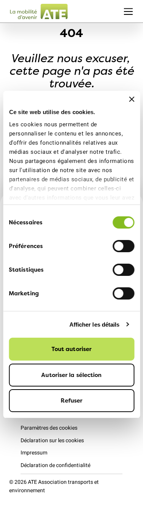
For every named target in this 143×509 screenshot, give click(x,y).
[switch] (123, 246)
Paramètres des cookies (49, 428)
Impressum (34, 453)
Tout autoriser (71, 349)
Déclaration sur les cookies (52, 441)
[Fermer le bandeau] (131, 99)
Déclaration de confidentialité (55, 465)
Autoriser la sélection (71, 375)
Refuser (72, 400)
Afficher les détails (94, 324)
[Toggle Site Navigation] (128, 11)
